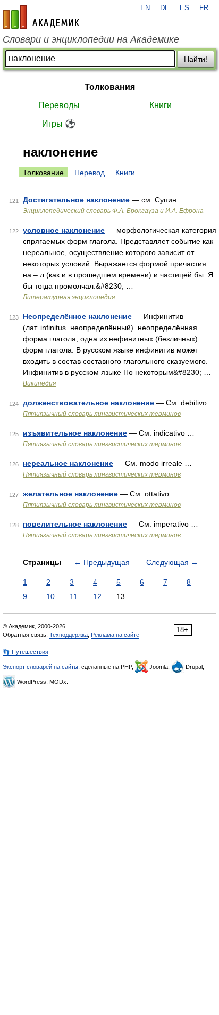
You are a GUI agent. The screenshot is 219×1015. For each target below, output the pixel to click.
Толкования (110, 87)
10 (50, 596)
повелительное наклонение (75, 524)
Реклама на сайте (115, 635)
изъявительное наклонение (75, 433)
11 (74, 596)
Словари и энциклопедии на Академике (91, 39)
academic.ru (41, 17)
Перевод (89, 172)
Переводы (59, 105)
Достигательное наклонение (76, 199)
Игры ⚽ (58, 123)
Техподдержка (68, 635)
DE (165, 8)
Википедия (39, 383)
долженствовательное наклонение (88, 402)
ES (184, 8)
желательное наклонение (70, 493)
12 (97, 596)
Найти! (195, 59)
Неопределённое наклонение (77, 316)
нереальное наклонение (68, 463)
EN (145, 8)
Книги (160, 105)
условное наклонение (64, 230)
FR (203, 8)
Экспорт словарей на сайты (40, 667)
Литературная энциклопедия (69, 297)
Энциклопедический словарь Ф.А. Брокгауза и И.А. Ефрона (113, 211)
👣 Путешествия (25, 652)
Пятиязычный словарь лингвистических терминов (102, 414)
